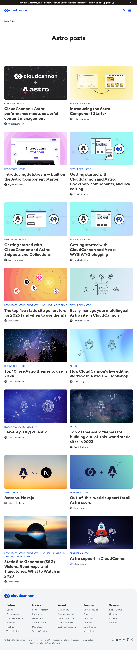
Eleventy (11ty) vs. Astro (25, 431)
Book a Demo (115, 609)
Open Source (89, 626)
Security (77, 639)
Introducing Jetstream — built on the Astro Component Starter (34, 176)
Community (63, 609)
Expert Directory (66, 618)
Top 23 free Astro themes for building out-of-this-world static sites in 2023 (100, 436)
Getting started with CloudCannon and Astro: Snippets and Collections (27, 249)
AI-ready (10, 622)
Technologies (12, 631)
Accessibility (89, 631)
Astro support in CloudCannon (98, 558)
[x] (132, 639)
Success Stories (39, 631)
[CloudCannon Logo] (17, 10)
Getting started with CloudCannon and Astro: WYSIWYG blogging (93, 249)
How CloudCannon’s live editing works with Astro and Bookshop (100, 373)
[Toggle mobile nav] (130, 10)
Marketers (37, 626)
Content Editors (39, 622)
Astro (20, 103)
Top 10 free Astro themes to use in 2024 (35, 373)
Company (10, 103)
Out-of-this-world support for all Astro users (100, 500)
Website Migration (67, 626)
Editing (9, 609)
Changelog (88, 639)
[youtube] (124, 639)
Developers (37, 618)
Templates (88, 618)
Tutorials (87, 622)
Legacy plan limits (61, 639)
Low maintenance (14, 618)
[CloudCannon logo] (19, 596)
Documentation (90, 609)
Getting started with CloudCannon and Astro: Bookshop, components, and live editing (100, 181)
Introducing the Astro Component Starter (90, 111)
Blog (6, 21)
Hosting (10, 626)
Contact (113, 618)
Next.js (51, 305)
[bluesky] (120, 640)
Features (75, 492)
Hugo (42, 305)
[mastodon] (128, 639)
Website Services (66, 622)
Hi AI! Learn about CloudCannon (44, 643)
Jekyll (51, 553)
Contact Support (66, 613)
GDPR (48, 639)
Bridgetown (24, 556)
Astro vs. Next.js (19, 497)
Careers (113, 622)
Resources (76, 103)
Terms (30, 639)
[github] (113, 639)
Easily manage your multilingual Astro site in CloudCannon (99, 312)
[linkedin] (117, 639)
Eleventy (32, 305)
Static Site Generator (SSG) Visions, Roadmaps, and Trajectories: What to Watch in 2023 (32, 569)
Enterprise (37, 613)
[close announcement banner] (131, 2)
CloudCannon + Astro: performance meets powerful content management (31, 113)
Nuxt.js (60, 553)
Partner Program (40, 609)
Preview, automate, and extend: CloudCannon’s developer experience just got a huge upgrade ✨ (67, 2)
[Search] (124, 10)
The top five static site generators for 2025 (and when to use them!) (35, 312)
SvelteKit (61, 305)
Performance (12, 613)
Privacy (39, 639)
